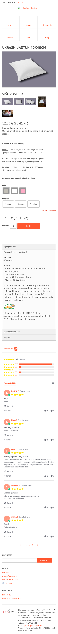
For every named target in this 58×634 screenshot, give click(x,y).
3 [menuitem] (32, 545)
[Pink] (22, 190)
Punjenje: (6, 198)
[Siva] (5, 190)
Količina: (5, 226)
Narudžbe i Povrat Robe (12, 598)
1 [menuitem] (25, 545)
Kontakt (20, 2)
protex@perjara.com (33, 625)
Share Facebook (11, 234)
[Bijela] (14, 190)
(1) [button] (16, 367)
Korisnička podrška (10, 576)
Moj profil (6, 595)
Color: (4, 185)
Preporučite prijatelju (5, 234)
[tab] (10, 383)
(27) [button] (16, 364)
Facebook (9, 583)
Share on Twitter (16, 234)
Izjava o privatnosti (10, 580)
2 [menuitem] (29, 545)
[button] (9, 406)
